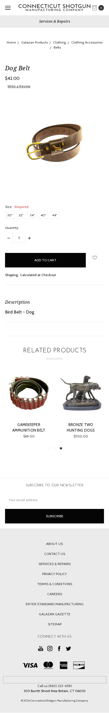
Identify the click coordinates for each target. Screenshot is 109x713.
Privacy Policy (54, 574)
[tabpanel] (80, 407)
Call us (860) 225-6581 (54, 686)
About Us (54, 544)
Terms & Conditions (54, 584)
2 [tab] (54, 448)
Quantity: (12, 228)
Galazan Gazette (54, 614)
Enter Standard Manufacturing (55, 604)
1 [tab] (48, 448)
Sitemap (54, 624)
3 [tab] (61, 448)
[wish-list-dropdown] (95, 257)
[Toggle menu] (7, 7)
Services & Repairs (54, 21)
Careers (54, 594)
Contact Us (54, 554)
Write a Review (19, 86)
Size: (17, 207)
